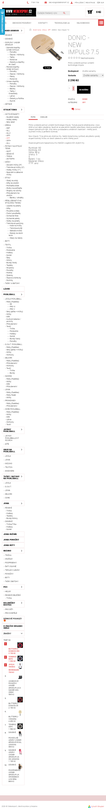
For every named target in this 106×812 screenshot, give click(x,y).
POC (5, 587)
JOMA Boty (9, 545)
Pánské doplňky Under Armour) (12, 68)
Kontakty (43, 23)
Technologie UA (62, 23)
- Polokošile (13, 331)
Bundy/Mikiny (12, 518)
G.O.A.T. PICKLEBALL (13, 344)
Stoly (8, 178)
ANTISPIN (10, 159)
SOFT (8, 151)
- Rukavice (13, 60)
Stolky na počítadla (14, 188)
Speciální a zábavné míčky (14, 173)
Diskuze (43, 117)
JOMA (7, 389)
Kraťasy (9, 253)
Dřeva (8, 125)
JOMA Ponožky (11, 540)
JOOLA (8, 456)
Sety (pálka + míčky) (14, 311)
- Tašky (11, 57)
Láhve (6, 289)
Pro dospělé (11, 613)
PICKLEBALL (9, 294)
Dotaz (77, 109)
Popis (33, 117)
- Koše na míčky (15, 226)
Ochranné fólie (12, 216)
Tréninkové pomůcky (14, 223)
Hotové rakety (12, 114)
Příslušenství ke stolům (12, 194)
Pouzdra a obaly (12, 211)
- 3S (10, 304)
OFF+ (8, 141)
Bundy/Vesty (11, 263)
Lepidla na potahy (13, 206)
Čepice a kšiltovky (13, 278)
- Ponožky (13, 52)
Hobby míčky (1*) (13, 170)
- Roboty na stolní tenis (16, 234)
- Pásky (12, 76)
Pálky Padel (11, 395)
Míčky (8, 162)
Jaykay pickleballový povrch (12, 438)
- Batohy (12, 89)
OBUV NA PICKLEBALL (9, 450)
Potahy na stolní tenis (13, 147)
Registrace (90, 3)
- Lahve (12, 96)
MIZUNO (8, 463)
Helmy (8, 591)
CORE (7, 498)
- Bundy (12, 373)
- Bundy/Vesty (14, 339)
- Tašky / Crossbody (13, 92)
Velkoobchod (83, 23)
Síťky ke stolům (12, 183)
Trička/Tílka (11, 524)
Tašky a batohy (12, 283)
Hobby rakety (11, 119)
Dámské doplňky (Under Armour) (13, 49)
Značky (7, 633)
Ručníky (9, 280)
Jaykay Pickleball (9, 430)
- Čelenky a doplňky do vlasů (16, 63)
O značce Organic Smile (12, 627)
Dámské (8, 39)
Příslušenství (11, 324)
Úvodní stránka (5, 23)
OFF (8, 138)
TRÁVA (9, 156)
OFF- (8, 135)
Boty (7, 241)
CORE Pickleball (12, 409)
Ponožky (9, 270)
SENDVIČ (10, 154)
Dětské (8, 104)
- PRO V (12, 309)
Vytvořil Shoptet (97, 806)
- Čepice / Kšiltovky (16, 55)
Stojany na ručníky (13, 191)
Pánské (8, 35)
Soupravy (10, 268)
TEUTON (8, 467)
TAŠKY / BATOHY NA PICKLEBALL (11, 477)
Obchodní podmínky (21, 23)
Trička (9, 248)
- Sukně (12, 336)
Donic (85, 99)
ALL (8, 130)
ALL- (8, 143)
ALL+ (8, 133)
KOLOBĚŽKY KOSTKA (9, 604)
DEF (8, 128)
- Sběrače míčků (15, 231)
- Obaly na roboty (15, 238)
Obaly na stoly (12, 180)
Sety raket (10, 122)
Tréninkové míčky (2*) (15, 167)
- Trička (12, 329)
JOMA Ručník (10, 534)
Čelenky (9, 275)
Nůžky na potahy (13, 221)
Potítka (9, 273)
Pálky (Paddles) (12, 302)
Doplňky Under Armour (12, 43)
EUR (102, 3)
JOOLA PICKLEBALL (13, 299)
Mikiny (9, 260)
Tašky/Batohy (11, 581)
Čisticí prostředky (13, 213)
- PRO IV (12, 307)
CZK (98, 3)
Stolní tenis (10, 110)
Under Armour (11, 30)
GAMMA (8, 376)
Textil (8, 245)
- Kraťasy (12, 334)
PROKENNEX (10, 400)
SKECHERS (9, 471)
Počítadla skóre (12, 186)
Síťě (8, 317)
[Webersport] (19, 12)
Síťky (8, 208)
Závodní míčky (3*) (14, 165)
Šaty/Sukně (10, 566)
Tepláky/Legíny (12, 570)
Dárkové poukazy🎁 (12, 620)
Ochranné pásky (13, 218)
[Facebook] (3, 2)
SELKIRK (8, 358)
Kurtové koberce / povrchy (13, 320)
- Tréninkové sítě (15, 228)
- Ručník (12, 101)
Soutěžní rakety (12, 117)
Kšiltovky (10, 355)
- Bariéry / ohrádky (16, 198)
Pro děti (9, 609)
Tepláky (9, 265)
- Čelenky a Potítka (16, 98)
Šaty (8, 258)
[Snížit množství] (73, 89)
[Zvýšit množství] (73, 87)
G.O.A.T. (8, 487)
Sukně (9, 255)
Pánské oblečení (13, 595)
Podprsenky (11, 563)
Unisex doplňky (12, 81)
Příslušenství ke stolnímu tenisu (13, 202)
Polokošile (10, 250)
